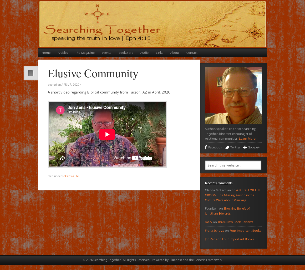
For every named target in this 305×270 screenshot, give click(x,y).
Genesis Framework (208, 260)
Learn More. (247, 138)
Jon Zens (211, 239)
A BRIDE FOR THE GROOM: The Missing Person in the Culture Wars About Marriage (232, 195)
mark (208, 222)
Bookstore (125, 52)
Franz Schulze (214, 230)
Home (46, 52)
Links (159, 52)
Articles (63, 52)
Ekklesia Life (71, 176)
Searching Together (152, 10)
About (174, 52)
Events (106, 52)
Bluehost (175, 260)
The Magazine (85, 52)
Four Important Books (245, 230)
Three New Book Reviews (235, 222)
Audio (144, 52)
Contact (192, 52)
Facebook (215, 147)
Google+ (253, 147)
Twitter (235, 147)
